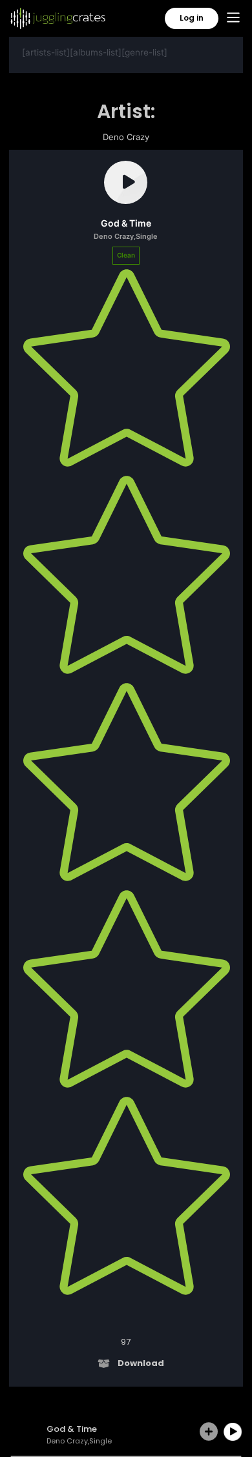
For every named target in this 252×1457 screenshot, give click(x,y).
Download (141, 1363)
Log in (192, 17)
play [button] (233, 1432)
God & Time (126, 223)
